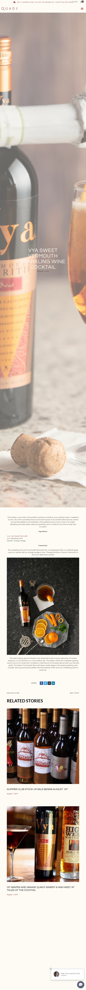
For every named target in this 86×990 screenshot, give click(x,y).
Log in (74, 2)
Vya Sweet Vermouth (19, 536)
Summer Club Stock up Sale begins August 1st (37, 789)
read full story (14, 801)
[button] (82, 9)
